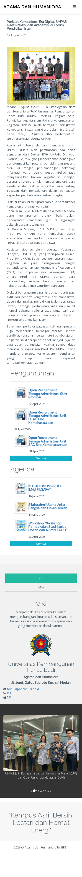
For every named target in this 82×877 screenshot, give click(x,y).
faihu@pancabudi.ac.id (23, 689)
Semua (41, 458)
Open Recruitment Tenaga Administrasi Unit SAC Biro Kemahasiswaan (47, 441)
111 (8, 693)
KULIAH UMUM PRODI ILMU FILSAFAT (44, 487)
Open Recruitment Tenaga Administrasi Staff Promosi (47, 393)
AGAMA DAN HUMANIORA (32, 7)
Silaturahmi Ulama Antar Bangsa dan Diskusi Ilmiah (47, 506)
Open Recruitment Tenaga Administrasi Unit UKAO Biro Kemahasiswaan (47, 418)
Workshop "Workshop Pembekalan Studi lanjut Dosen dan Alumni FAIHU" (47, 526)
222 (9, 697)
